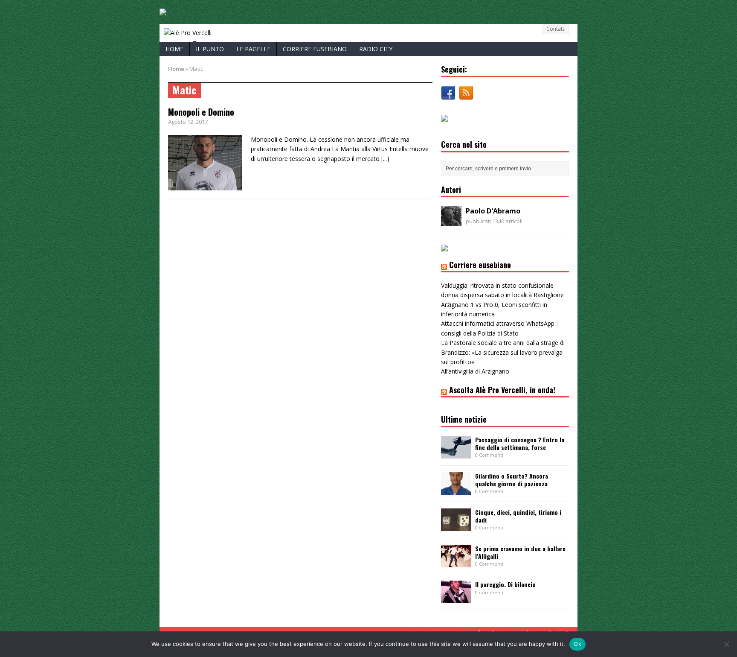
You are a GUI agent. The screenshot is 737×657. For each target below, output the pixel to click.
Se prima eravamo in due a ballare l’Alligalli (520, 552)
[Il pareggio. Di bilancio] (456, 598)
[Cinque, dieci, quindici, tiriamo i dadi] (456, 526)
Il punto (210, 49)
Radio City (375, 49)
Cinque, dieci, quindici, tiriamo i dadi (518, 516)
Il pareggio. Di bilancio (505, 584)
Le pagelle (253, 49)
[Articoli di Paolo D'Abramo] (451, 221)
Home (174, 49)
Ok (577, 643)
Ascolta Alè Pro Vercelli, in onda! (502, 389)
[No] (726, 644)
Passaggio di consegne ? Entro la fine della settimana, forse (519, 443)
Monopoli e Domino (201, 111)
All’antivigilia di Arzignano (475, 371)
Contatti (556, 28)
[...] (385, 159)
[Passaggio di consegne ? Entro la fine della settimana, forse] (456, 453)
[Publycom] (163, 10)
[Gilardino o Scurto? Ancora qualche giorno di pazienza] (456, 489)
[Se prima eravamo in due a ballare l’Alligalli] (456, 562)
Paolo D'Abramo (493, 211)
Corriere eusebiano (315, 49)
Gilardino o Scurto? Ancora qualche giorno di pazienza (511, 479)
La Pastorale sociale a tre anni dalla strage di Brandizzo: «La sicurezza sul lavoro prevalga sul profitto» (503, 352)
